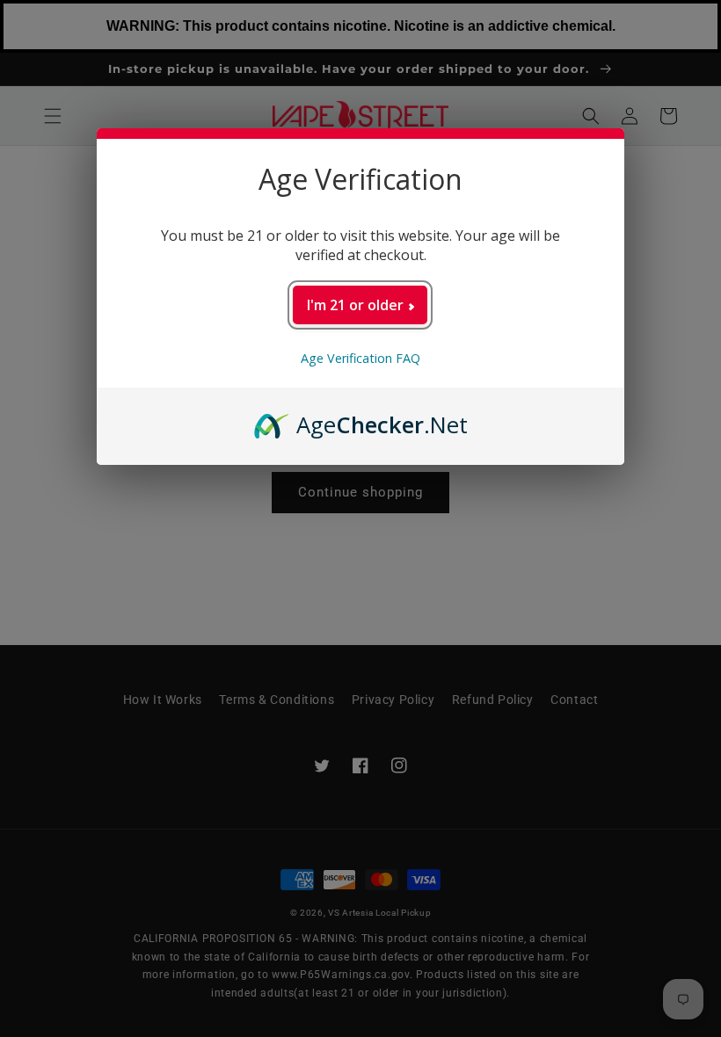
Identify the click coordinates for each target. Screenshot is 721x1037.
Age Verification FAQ (360, 358)
